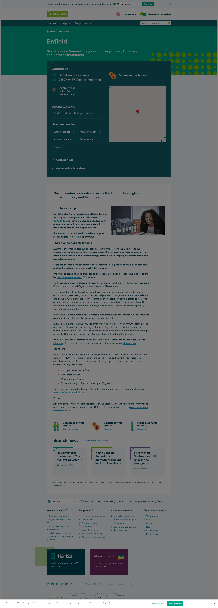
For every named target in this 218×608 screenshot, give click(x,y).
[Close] (214, 603)
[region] (109, 603)
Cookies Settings (158, 603)
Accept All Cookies (175, 603)
